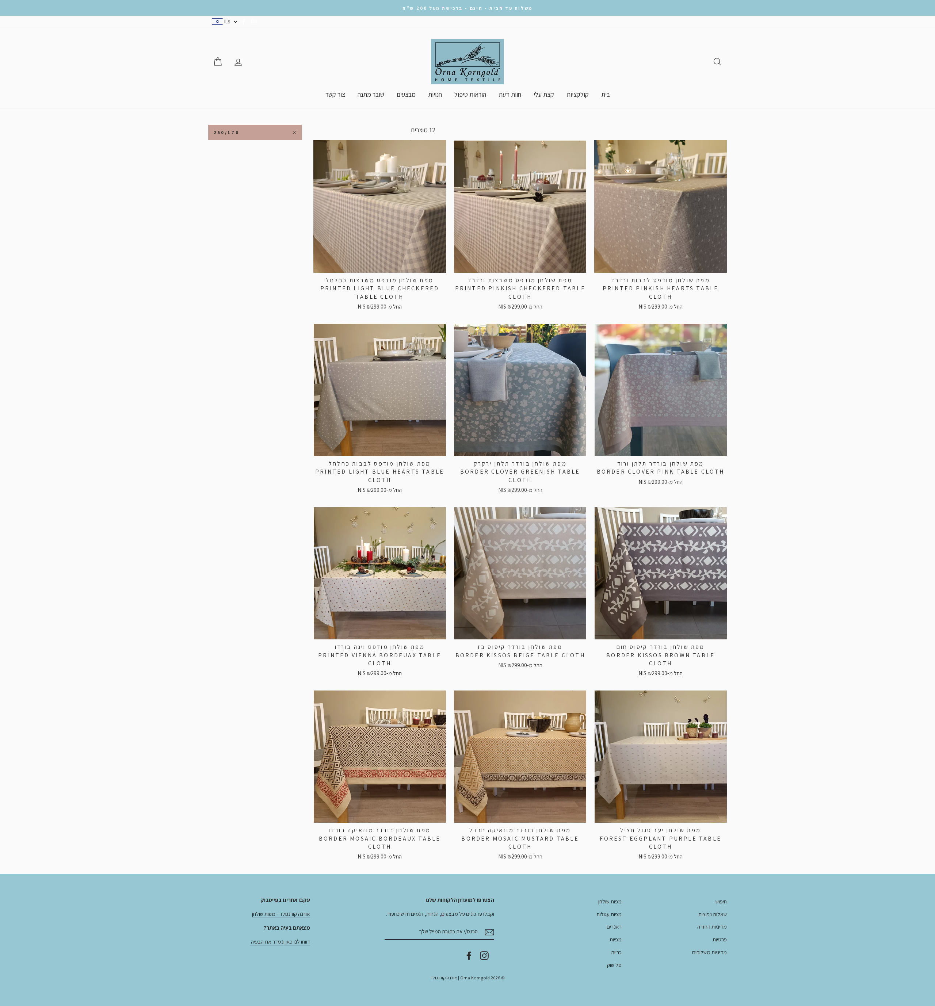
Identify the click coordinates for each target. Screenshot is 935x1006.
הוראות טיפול (470, 94)
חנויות (435, 94)
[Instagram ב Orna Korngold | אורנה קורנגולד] (484, 955)
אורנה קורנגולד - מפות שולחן (281, 913)
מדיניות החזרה (712, 926)
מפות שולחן (610, 901)
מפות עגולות (609, 914)
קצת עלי (544, 94)
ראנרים (614, 926)
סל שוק (614, 964)
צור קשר (335, 94)
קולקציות (577, 94)
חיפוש (721, 901)
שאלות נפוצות (712, 914)
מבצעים (406, 94)
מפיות (616, 939)
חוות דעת (510, 94)
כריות (616, 952)
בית (605, 94)
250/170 (226, 132)
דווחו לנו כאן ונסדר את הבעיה (280, 941)
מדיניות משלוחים (709, 952)
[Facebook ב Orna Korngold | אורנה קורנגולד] (469, 955)
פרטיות (720, 939)
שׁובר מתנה (371, 94)
